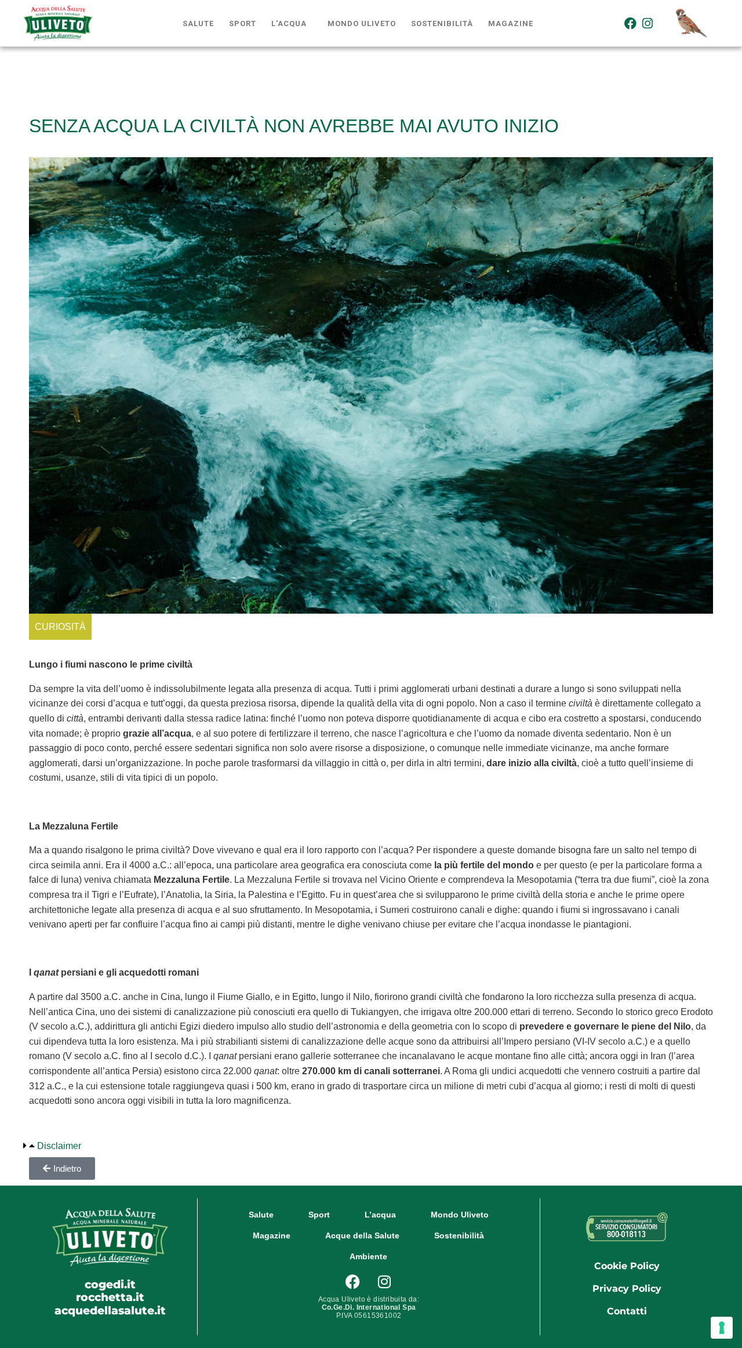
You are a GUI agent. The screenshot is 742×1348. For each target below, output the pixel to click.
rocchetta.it (110, 1297)
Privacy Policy (626, 1288)
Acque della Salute (362, 1235)
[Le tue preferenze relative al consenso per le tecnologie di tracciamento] (722, 1328)
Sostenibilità (442, 23)
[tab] (52, 1146)
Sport (242, 23)
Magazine (510, 23)
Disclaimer (59, 1146)
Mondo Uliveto (362, 23)
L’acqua (289, 23)
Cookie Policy (627, 1265)
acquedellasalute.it (110, 1310)
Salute (198, 23)
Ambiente (368, 1256)
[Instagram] (648, 23)
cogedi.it (110, 1284)
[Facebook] (630, 23)
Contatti (627, 1311)
